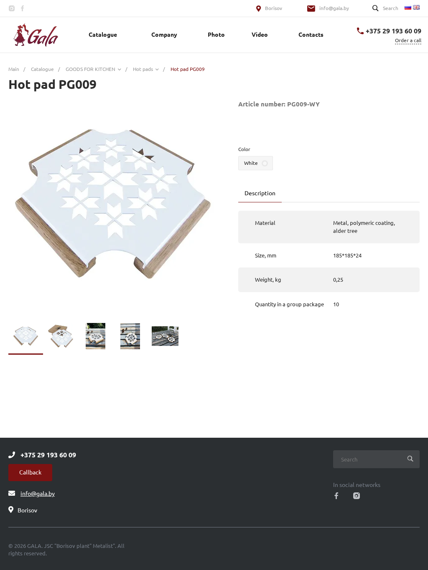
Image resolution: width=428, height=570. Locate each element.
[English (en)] (416, 6)
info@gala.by (334, 8)
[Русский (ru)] (408, 6)
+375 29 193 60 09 (393, 31)
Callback (30, 472)
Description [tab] (260, 193)
